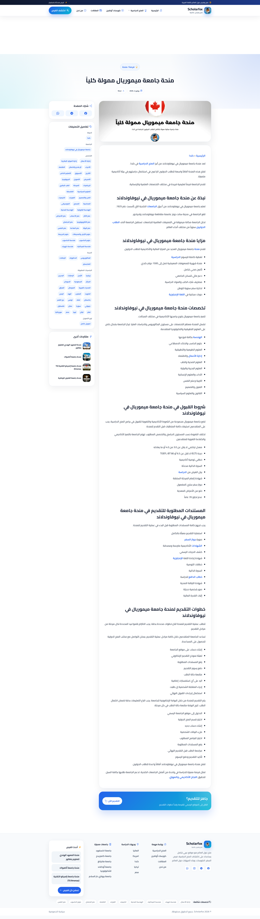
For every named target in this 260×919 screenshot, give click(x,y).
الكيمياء (62, 197)
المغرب (78, 293)
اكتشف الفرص (58, 10)
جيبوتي (87, 306)
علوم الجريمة (63, 234)
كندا (191, 155)
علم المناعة (74, 228)
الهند (69, 293)
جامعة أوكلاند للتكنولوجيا (104, 869)
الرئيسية (155, 10)
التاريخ (88, 173)
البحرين (61, 275)
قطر (88, 312)
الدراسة (182, 472)
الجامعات (152, 206)
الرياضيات (86, 185)
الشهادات (197, 545)
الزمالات (62, 258)
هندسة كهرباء (67, 246)
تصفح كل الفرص (71, 890)
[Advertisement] (44, 892)
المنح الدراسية (137, 10)
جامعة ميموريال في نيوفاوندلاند (77, 149)
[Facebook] (208, 868)
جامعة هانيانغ (104, 861)
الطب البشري (64, 185)
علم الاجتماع (68, 222)
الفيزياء (72, 197)
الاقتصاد (62, 167)
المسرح (76, 203)
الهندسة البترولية (83, 209)
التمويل (77, 179)
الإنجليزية (178, 558)
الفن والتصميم (84, 197)
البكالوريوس (85, 258)
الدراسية (176, 257)
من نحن (79, 10)
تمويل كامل (85, 323)
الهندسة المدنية (67, 209)
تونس (70, 300)
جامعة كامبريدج (103, 856)
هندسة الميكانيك (83, 246)
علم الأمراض (61, 216)
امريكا (136, 856)
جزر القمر (60, 300)
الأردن (80, 275)
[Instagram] (194, 868)
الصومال (71, 287)
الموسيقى (65, 203)
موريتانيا (58, 312)
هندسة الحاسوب (68, 240)
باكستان (87, 300)
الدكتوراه (73, 258)
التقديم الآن (114, 801)
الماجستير (86, 264)
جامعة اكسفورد (103, 851)
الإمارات (71, 275)
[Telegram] (201, 868)
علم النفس (62, 228)
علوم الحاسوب (84, 240)
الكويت (87, 293)
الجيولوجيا (66, 179)
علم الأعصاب (75, 216)
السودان (67, 281)
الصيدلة (76, 185)
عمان (70, 306)
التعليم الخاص (65, 173)
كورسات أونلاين (113, 10)
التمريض (87, 179)
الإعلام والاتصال (75, 167)
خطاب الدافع (195, 577)
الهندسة (197, 337)
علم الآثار (87, 216)
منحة (197, 249)
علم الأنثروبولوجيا (83, 222)
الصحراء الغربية (84, 287)
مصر (67, 312)
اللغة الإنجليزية (177, 294)
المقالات (95, 10)
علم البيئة (86, 228)
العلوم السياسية (83, 191)
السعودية (78, 281)
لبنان (81, 312)
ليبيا (74, 312)
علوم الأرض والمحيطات (81, 234)
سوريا (78, 306)
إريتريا (88, 275)
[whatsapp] (187, 868)
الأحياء (87, 167)
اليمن (61, 293)
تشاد (78, 300)
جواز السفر (190, 539)
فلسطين (61, 306)
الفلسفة (70, 191)
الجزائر (88, 281)
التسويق (78, 173)
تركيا (136, 867)
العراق (61, 287)
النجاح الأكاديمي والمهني (183, 777)
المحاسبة (86, 203)
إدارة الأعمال (195, 356)
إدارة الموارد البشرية (69, 161)
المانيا (136, 851)
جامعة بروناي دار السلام (100, 876)
